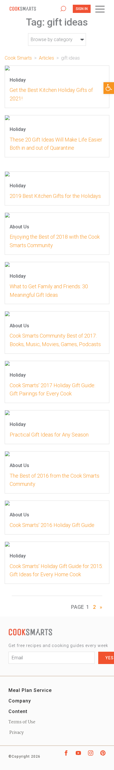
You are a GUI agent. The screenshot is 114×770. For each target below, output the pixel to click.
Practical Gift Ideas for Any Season (49, 435)
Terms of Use (21, 722)
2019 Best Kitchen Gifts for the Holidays (55, 196)
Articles (46, 58)
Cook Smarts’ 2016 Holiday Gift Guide (52, 525)
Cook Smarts (31, 9)
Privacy (16, 732)
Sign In (82, 9)
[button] (108, 88)
